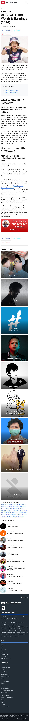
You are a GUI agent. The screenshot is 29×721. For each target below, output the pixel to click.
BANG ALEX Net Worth (14, 590)
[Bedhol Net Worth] (14, 375)
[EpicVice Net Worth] (14, 320)
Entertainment (9, 8)
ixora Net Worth (14, 303)
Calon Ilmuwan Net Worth (15, 583)
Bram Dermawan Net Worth (15, 548)
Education (3, 671)
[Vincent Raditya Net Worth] (3, 540)
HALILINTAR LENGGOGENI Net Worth (16, 569)
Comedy (3, 669)
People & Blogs (5, 693)
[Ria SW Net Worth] (3, 554)
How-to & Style (5, 681)
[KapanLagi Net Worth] (14, 486)
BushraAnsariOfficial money (9, 504)
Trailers (3, 704)
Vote (2, 647)
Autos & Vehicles (5, 667)
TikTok (2, 651)
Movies (3, 683)
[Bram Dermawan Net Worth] (3, 547)
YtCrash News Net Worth (15, 534)
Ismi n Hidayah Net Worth (15, 576)
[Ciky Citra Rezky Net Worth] (14, 458)
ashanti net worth (18, 516)
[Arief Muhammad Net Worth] (3, 561)
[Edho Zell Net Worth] (14, 264)
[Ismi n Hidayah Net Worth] (3, 576)
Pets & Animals (5, 695)
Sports (2, 702)
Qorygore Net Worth (14, 358)
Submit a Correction (6, 658)
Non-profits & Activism (7, 690)
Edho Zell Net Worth (14, 275)
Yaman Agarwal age (14, 514)
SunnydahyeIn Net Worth (14, 413)
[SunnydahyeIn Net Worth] (14, 403)
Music (2, 686)
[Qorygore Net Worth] (14, 348)
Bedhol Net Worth (14, 386)
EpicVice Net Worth (14, 330)
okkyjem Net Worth (14, 441)
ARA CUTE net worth (11, 90)
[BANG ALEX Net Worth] (3, 590)
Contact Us (4, 656)
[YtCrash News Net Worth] (3, 533)
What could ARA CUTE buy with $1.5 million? (18, 225)
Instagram (3, 649)
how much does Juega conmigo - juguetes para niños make (12, 509)
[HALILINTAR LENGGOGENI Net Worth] (3, 568)
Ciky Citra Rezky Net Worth (14, 469)
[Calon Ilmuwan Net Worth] (3, 583)
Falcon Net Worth (12, 526)
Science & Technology (7, 697)
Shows (3, 700)
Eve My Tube (14, 512)
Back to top (24, 597)
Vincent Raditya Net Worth (15, 541)
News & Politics (5, 688)
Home (2, 8)
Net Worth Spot (11, 2)
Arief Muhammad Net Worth (15, 562)
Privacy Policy (4, 654)
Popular (3, 644)
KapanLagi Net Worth (14, 497)
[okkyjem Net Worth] (14, 431)
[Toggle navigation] (26, 2)
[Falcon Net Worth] (3, 526)
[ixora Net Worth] (14, 292)
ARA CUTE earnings (11, 92)
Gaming (3, 679)
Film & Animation (5, 676)
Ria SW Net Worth (12, 555)
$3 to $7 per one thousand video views (12, 187)
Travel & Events (5, 707)
